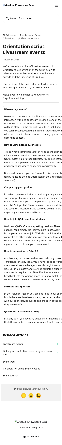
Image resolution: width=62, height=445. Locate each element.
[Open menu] (56, 5)
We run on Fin (33, 436)
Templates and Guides (31, 35)
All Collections (9, 35)
